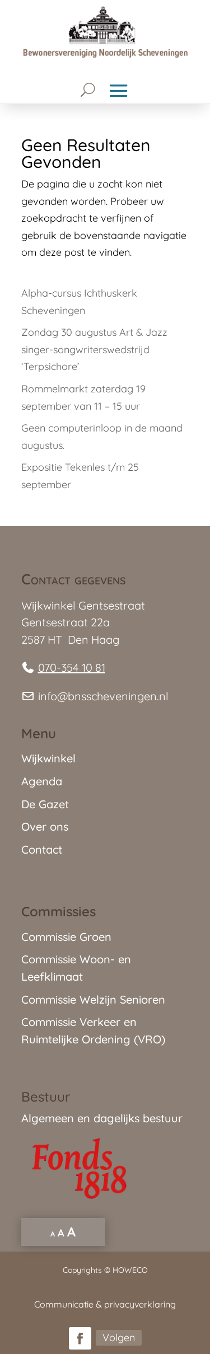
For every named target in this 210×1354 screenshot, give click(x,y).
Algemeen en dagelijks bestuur (102, 1118)
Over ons (44, 826)
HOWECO (130, 1270)
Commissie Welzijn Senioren (93, 999)
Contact (41, 849)
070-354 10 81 (71, 667)
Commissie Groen (66, 937)
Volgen (118, 1337)
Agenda (41, 781)
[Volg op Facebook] (80, 1338)
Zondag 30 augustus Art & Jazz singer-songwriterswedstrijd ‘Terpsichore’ (94, 349)
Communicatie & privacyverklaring (105, 1304)
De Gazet (45, 804)
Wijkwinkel (48, 758)
